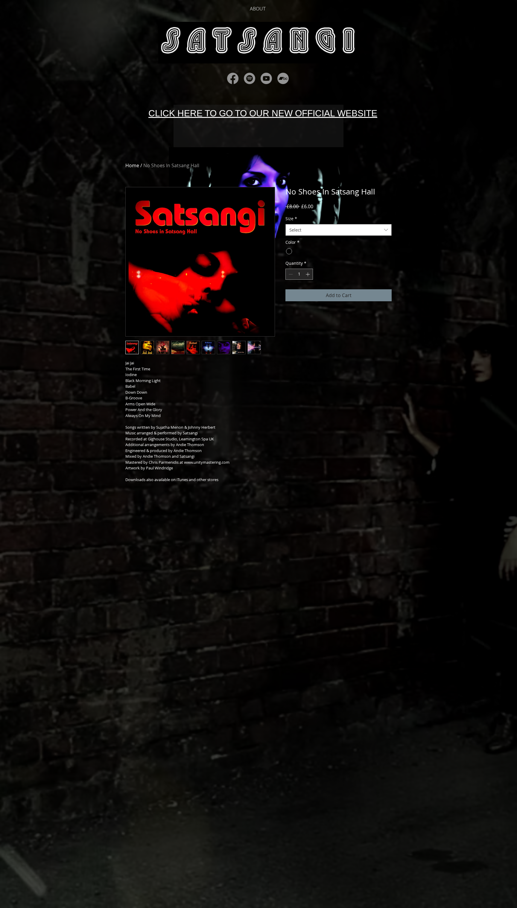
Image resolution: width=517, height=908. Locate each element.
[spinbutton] (299, 274)
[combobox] (338, 230)
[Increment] (308, 274)
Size (291, 218)
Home (132, 165)
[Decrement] (290, 274)
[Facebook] (232, 78)
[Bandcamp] (283, 78)
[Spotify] (249, 78)
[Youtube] (266, 78)
